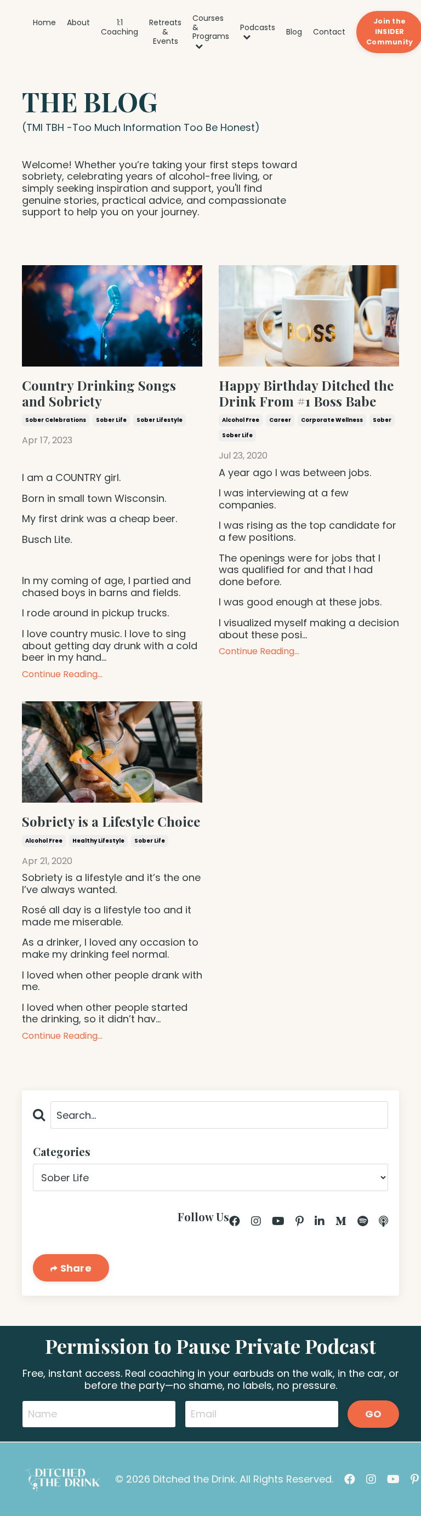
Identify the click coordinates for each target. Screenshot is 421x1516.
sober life (111, 420)
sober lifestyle (159, 420)
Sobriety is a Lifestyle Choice (111, 821)
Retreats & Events (165, 31)
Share (75, 1268)
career (280, 420)
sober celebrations (55, 420)
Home (44, 23)
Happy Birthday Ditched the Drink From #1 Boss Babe (306, 393)
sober (382, 420)
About (78, 23)
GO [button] (373, 1414)
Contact (329, 32)
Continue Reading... (62, 674)
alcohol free (240, 420)
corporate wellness (332, 420)
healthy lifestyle (98, 841)
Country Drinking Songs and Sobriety (99, 393)
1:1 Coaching (119, 27)
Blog (294, 32)
